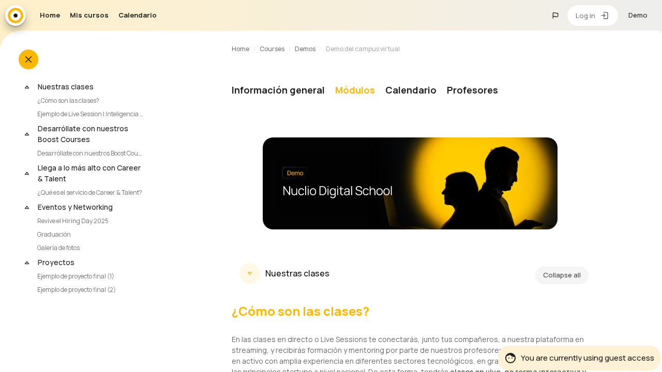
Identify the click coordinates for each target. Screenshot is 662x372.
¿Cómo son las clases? (68, 100)
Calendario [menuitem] (137, 15)
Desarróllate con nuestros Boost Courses (83, 133)
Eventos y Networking (75, 207)
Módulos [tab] (355, 90)
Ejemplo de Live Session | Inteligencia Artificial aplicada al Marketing (92, 114)
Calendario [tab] (411, 90)
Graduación (54, 234)
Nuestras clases (66, 86)
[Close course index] (28, 59)
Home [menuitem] (50, 15)
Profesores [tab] (472, 90)
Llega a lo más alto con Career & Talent (89, 173)
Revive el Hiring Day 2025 (73, 220)
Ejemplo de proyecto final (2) (76, 289)
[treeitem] (89, 100)
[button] (555, 15)
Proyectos (56, 262)
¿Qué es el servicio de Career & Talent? (89, 192)
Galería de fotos (58, 247)
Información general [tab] (278, 90)
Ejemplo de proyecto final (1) (75, 276)
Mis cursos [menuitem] (89, 15)
